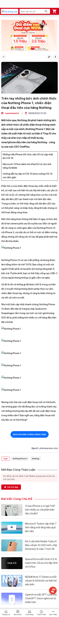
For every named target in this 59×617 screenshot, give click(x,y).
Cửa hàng (29, 615)
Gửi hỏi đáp (12, 487)
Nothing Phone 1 (20, 458)
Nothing (35, 458)
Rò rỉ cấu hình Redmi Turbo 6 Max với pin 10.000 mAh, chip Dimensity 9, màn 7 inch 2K (41, 545)
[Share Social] (55, 57)
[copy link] (49, 57)
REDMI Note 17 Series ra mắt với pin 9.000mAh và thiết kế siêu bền (41, 580)
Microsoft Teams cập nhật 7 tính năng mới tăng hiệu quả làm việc (40, 527)
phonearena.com (48, 448)
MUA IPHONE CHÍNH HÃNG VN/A (29, 434)
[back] (3, 57)
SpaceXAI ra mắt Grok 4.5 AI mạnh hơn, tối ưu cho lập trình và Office (41, 562)
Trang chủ (6, 615)
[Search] (46, 11)
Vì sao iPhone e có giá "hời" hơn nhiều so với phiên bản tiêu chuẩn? (40, 509)
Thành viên (41, 615)
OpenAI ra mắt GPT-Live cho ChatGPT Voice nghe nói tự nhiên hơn (41, 598)
